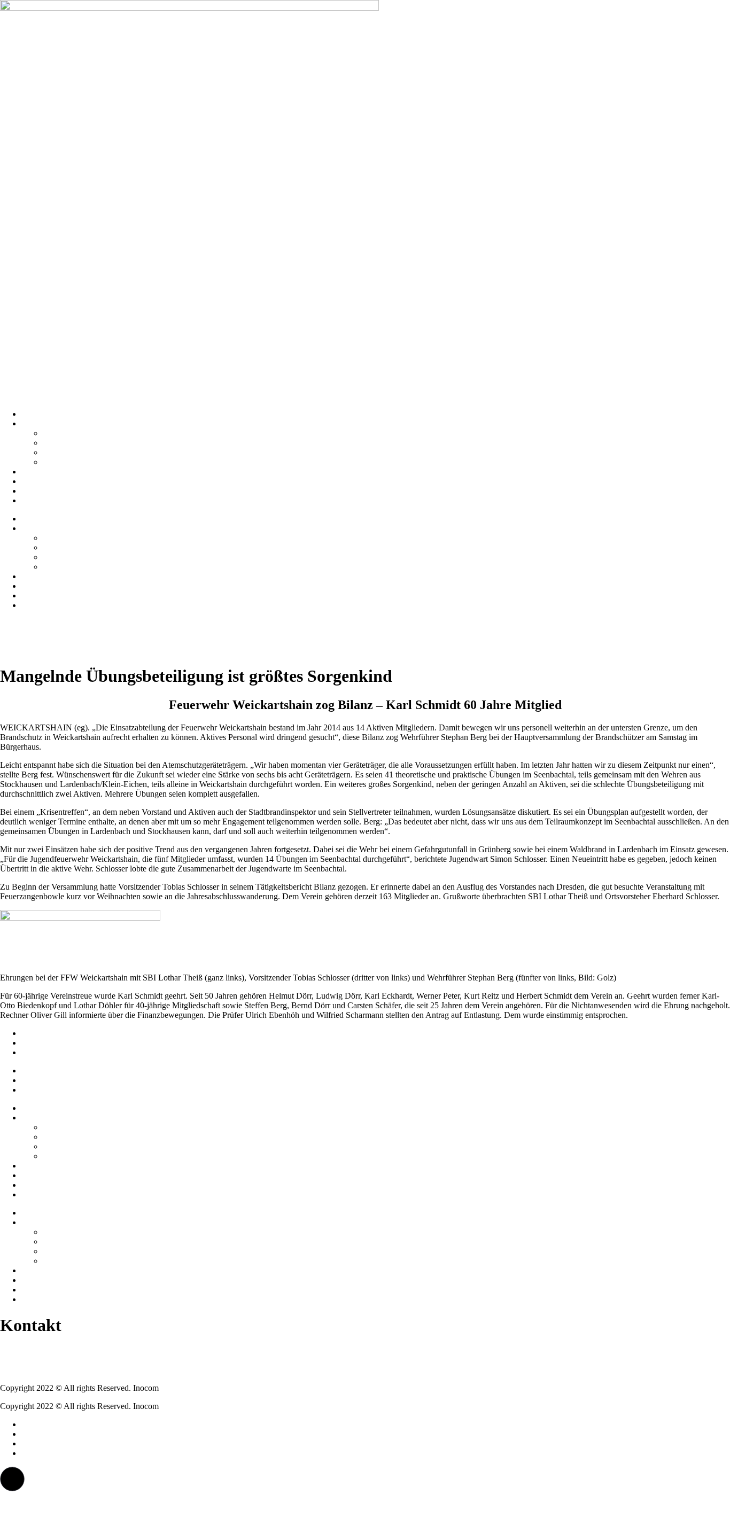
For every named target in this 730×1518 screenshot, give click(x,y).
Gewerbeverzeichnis (77, 461)
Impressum (39, 1033)
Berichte (35, 490)
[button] (12, 1479)
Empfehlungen (46, 481)
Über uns (36, 423)
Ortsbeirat (59, 442)
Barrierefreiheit (46, 1052)
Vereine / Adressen (74, 433)
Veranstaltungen (48, 500)
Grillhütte (59, 452)
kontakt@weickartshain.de (45, 1369)
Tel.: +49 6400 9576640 (41, 1351)
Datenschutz (42, 1042)
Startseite (36, 413)
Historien (36, 471)
